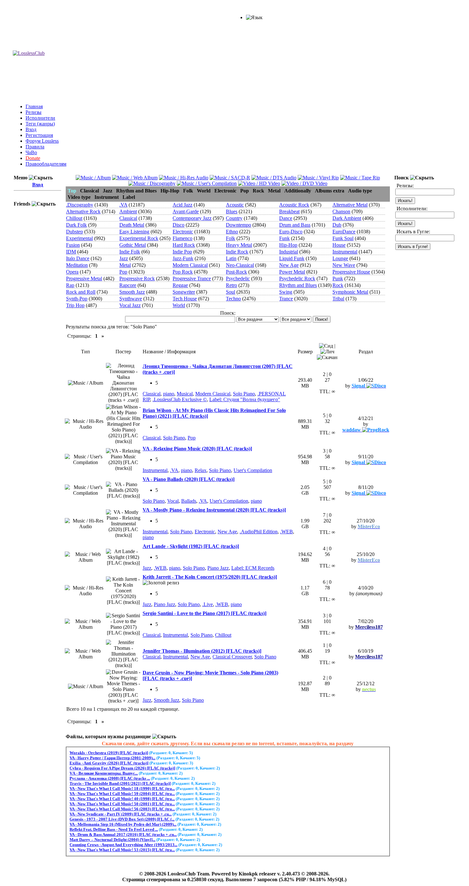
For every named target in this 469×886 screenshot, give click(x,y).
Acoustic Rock (294, 204)
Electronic (183, 231)
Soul (230, 292)
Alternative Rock (83, 211)
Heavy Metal (239, 245)
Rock (337, 285)
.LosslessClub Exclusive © (180, 399)
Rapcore (127, 285)
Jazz (123, 258)
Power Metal (292, 271)
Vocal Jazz (130, 305)
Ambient (128, 211)
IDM (71, 251)
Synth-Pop (76, 298)
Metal (125, 265)
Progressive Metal (84, 278)
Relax (200, 470)
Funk (284, 238)
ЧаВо (31, 152)
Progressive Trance (192, 278)
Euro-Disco (290, 231)
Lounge (340, 258)
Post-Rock (236, 271)
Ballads (188, 501)
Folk (230, 238)
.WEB (286, 531)
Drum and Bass (294, 225)
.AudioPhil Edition (259, 531)
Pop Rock (183, 271)
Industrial (288, 251)
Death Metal (131, 225)
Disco (178, 225)
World (179, 305)
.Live (207, 604)
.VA (123, 204)
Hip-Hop (288, 245)
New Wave (343, 265)
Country (234, 218)
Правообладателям (46, 164)
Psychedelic (238, 278)
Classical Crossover (232, 656)
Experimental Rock (138, 238)
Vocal (173, 501)
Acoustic (235, 204)
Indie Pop (182, 251)
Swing (285, 292)
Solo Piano (244, 393)
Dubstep (74, 231)
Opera (72, 271)
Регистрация (39, 135)
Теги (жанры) (40, 123)
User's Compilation (253, 470)
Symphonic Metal (350, 292)
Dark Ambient (346, 218)
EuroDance (343, 231)
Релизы (33, 112)
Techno (233, 298)
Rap (70, 285)
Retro (231, 285)
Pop (123, 271)
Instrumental (344, 251)
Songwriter (184, 292)
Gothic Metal (132, 245)
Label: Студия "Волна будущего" (244, 399)
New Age (289, 265)
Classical (128, 218)
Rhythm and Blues (298, 285)
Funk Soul (343, 238)
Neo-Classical (240, 265)
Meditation (77, 265)
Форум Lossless (42, 141)
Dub (336, 225)
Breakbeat (289, 211)
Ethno (232, 231)
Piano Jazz (218, 568)
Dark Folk (76, 225)
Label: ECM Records (252, 568)
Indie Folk (129, 251)
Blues (231, 211)
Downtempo (238, 225)
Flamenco (182, 238)
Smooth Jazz (132, 292)
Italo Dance (77, 258)
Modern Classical (190, 265)
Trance (286, 298)
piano (168, 393)
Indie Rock (237, 251)
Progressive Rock (137, 278)
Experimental (79, 238)
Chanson (341, 211)
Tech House (185, 298)
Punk (337, 278)
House (339, 245)
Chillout (74, 218)
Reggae (180, 285)
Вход (31, 129)
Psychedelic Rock (297, 278)
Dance (285, 218)
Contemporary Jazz (192, 218)
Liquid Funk (291, 258)
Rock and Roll (80, 292)
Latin (231, 258)
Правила (35, 146)
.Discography (79, 204)
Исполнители (40, 118)
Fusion (73, 245)
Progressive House (351, 271)
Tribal (338, 298)
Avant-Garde (186, 211)
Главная (34, 106)
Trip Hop (75, 305)
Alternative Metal (350, 204)
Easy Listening (134, 231)
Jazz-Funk (183, 258)
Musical (185, 393)
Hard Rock (184, 245)
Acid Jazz (182, 204)
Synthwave (130, 298)
